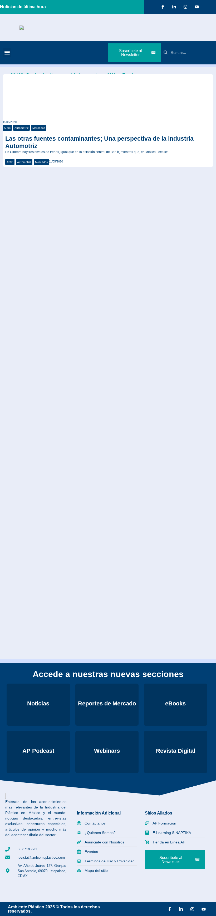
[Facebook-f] (163, 7)
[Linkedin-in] (174, 7)
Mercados (38, 127)
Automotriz (21, 127)
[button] (7, 52)
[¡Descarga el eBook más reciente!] (11, 179)
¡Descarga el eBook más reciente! (59, 190)
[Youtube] (197, 7)
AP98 (7, 127)
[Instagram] (185, 7)
